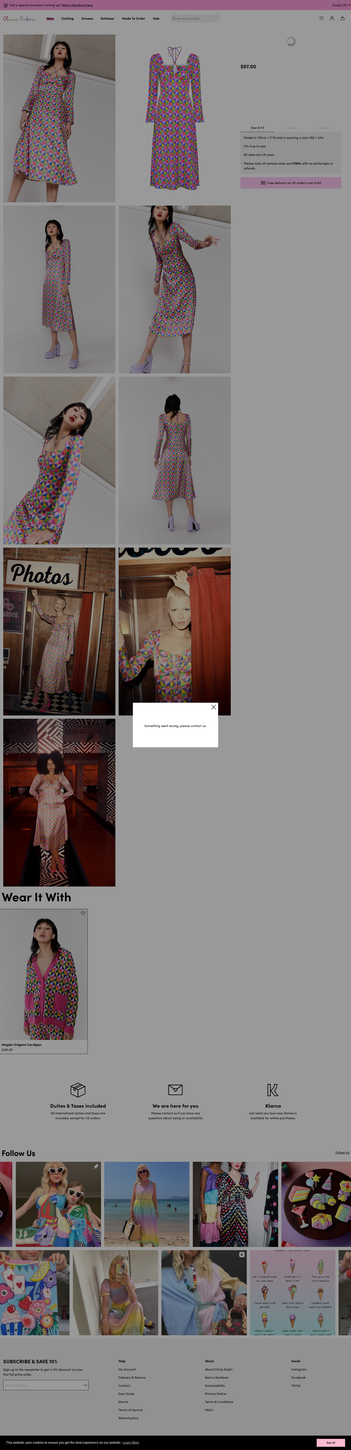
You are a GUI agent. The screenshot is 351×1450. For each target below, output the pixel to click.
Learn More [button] (131, 1442)
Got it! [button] (331, 1442)
